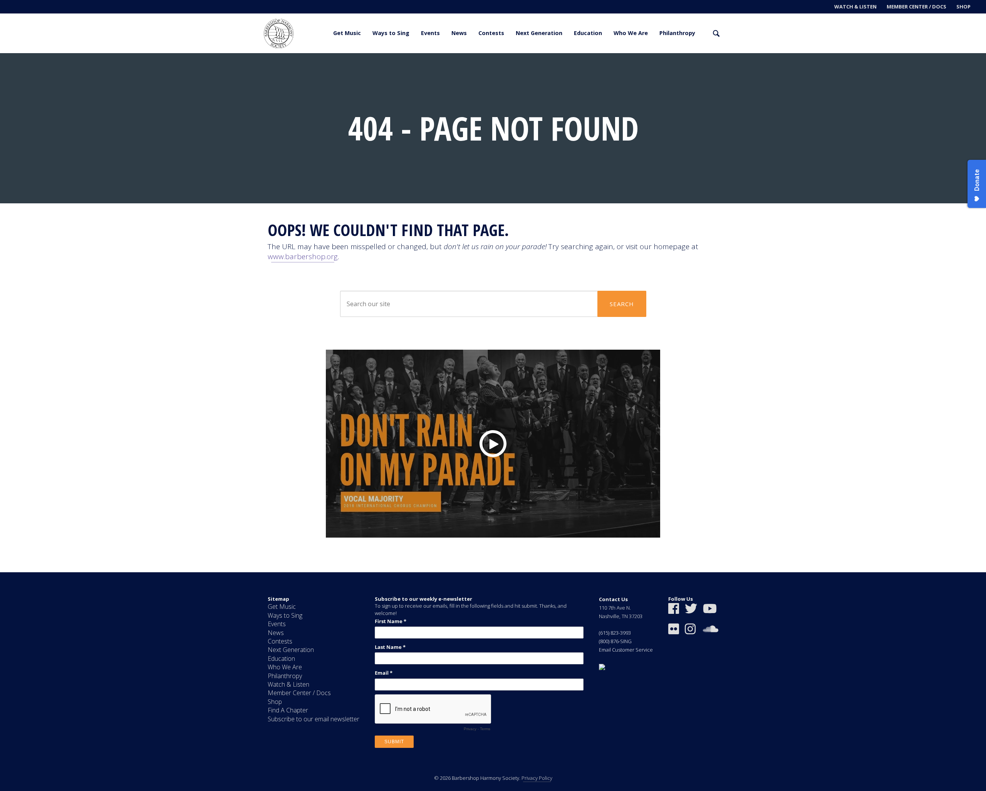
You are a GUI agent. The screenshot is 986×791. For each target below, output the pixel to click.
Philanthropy (677, 33)
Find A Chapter (288, 710)
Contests (491, 33)
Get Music (347, 33)
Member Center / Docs (916, 6)
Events (430, 33)
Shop (963, 6)
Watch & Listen (855, 6)
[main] (493, 312)
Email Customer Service (626, 649)
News (459, 33)
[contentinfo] (493, 681)
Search (622, 304)
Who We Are (631, 33)
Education (588, 33)
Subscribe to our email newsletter (313, 719)
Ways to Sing (390, 33)
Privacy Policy (537, 777)
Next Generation (539, 33)
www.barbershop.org (303, 256)
